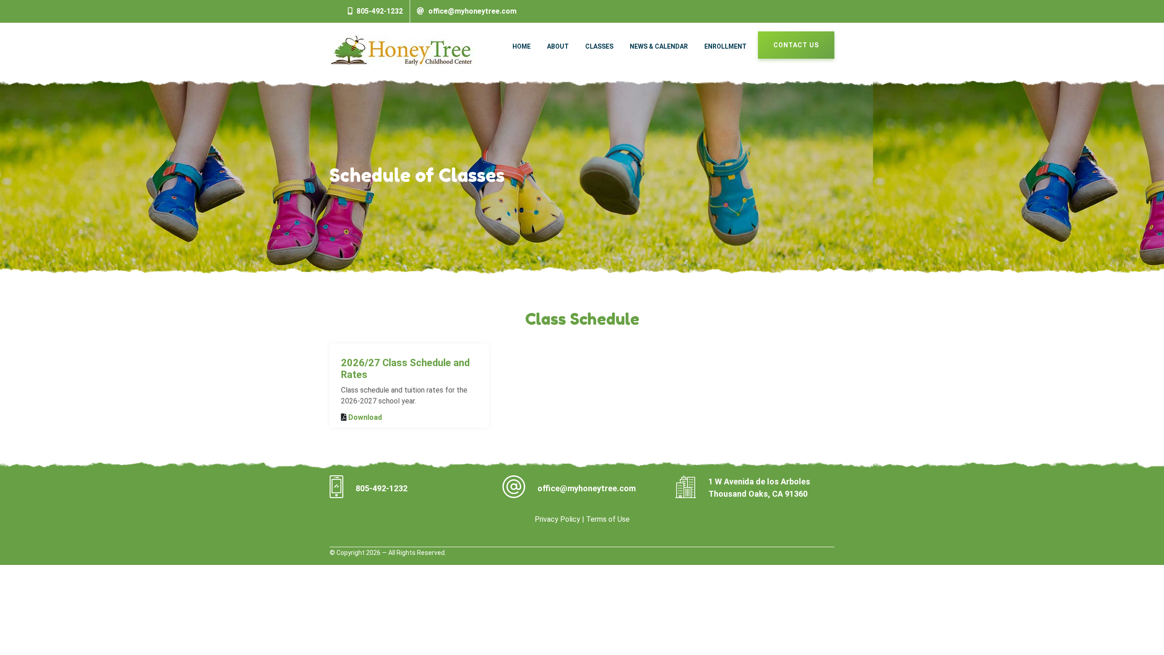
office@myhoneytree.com (472, 11)
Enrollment (725, 46)
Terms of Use (608, 519)
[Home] (402, 49)
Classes (599, 46)
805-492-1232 (379, 11)
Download (365, 417)
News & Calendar (659, 46)
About (558, 46)
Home (521, 46)
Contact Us (796, 45)
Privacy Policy (557, 519)
